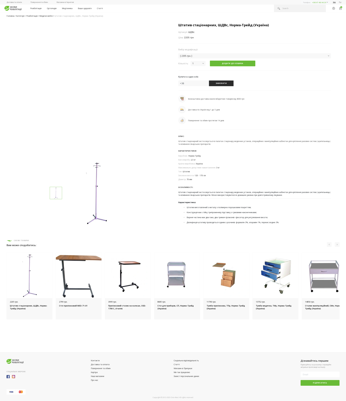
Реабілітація (35, 8)
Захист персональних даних (186, 376)
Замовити (221, 83)
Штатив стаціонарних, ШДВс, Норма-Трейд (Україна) (78, 16)
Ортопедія (51, 8)
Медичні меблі (46, 16)
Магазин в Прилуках (183, 368)
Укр (334, 2)
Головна (10, 16)
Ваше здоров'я (85, 8)
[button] (315, 2)
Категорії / (21, 16)
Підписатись (320, 383)
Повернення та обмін (39, 2)
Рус (340, 2)
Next (341, 286)
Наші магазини (97, 376)
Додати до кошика (232, 63)
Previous (4, 286)
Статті (100, 8)
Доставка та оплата (14, 2)
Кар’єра (94, 372)
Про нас (94, 380)
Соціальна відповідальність (186, 360)
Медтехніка (67, 8)
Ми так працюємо (182, 372)
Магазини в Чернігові (65, 2)
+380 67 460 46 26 (319, 2)
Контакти (95, 360)
